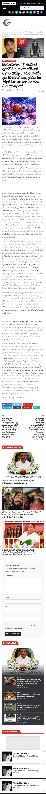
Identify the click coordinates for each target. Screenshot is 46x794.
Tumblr (17, 407)
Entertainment (11, 32)
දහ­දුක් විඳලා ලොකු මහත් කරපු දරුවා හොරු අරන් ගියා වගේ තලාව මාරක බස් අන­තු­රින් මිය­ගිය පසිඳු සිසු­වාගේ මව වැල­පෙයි (10, 427)
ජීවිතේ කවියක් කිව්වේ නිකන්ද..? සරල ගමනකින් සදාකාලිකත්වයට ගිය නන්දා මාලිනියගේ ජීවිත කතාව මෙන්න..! (19, 552)
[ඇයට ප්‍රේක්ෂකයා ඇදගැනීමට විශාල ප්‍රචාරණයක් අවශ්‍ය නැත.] (10, 695)
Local (19, 677)
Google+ (29, 404)
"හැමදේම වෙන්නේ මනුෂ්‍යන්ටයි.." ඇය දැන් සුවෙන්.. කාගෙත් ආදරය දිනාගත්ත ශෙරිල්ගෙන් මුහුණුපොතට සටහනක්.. (36, 429)
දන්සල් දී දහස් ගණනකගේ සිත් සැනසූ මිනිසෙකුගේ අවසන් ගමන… (18, 481)
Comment (9, 576)
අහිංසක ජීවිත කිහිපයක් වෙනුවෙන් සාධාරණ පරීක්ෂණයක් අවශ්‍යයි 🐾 (29, 706)
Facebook (8, 404)
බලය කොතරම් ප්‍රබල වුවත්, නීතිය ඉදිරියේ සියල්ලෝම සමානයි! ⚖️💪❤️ (29, 719)
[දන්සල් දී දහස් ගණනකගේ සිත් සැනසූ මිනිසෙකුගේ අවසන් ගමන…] (23, 465)
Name (7, 597)
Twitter (18, 404)
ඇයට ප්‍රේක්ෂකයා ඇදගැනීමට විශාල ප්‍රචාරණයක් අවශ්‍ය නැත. (29, 695)
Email (7, 606)
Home (4, 32)
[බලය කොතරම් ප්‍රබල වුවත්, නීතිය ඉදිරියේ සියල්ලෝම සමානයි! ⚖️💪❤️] (10, 718)
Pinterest (27, 407)
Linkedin (8, 407)
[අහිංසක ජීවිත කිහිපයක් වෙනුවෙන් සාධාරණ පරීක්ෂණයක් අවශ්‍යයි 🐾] (10, 707)
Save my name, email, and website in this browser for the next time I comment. (22, 627)
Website (8, 615)
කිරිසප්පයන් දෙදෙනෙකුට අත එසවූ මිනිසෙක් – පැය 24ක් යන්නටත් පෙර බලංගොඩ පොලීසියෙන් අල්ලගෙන (22, 514)
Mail (37, 407)
